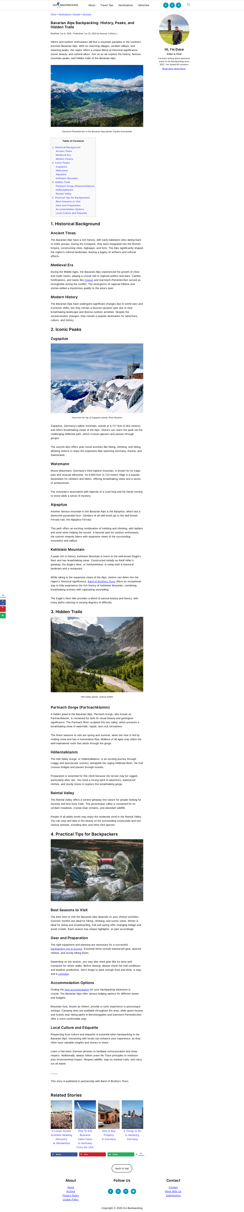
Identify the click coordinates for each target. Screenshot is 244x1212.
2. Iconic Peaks (61, 162)
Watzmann (62, 170)
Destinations (125, 5)
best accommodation (77, 989)
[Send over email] (3, 615)
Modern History (64, 159)
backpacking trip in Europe (66, 948)
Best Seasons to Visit (68, 201)
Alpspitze (61, 174)
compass (63, 974)
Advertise (143, 5)
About (91, 5)
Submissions (173, 1195)
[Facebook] (166, 5)
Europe (76, 14)
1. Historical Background (66, 147)
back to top (122, 1168)
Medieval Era (63, 155)
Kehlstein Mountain (67, 178)
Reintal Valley (64, 193)
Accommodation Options (70, 209)
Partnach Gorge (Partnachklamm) (75, 186)
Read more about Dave (174, 69)
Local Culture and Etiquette (71, 213)
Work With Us (173, 1191)
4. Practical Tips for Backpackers (71, 197)
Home (53, 14)
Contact (173, 1187)
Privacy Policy (71, 1195)
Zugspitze (61, 166)
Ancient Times (64, 151)
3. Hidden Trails (61, 182)
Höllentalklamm (64, 190)
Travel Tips (106, 5)
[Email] (133, 1191)
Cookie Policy (71, 1199)
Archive (70, 1191)
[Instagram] (172, 5)
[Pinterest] (178, 5)
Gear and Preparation (68, 205)
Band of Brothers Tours (101, 581)
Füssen (89, 280)
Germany (87, 14)
